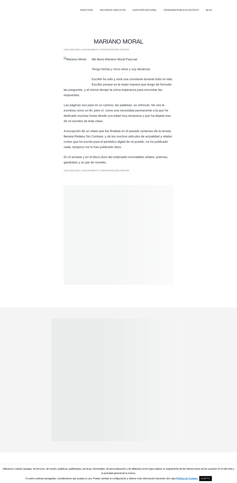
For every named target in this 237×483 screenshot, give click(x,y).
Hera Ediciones (46, 9)
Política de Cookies (187, 478)
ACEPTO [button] (205, 478)
